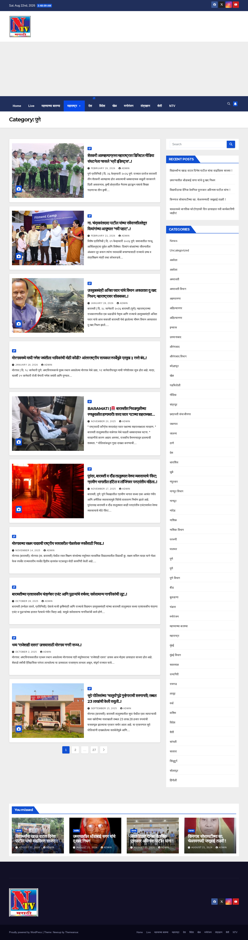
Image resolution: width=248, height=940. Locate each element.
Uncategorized (179, 250)
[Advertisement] (124, 68)
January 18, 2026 (27, 365)
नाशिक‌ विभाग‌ (177, 529)
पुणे (90, 148)
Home (17, 106)
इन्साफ (173, 327)
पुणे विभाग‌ (175, 578)
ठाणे (172, 443)
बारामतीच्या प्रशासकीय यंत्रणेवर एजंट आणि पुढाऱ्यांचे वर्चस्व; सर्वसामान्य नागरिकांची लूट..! (69, 594)
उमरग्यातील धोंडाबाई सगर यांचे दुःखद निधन (192, 180)
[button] (228, 103)
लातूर (173, 693)
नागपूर (173, 500)
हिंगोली (173, 780)
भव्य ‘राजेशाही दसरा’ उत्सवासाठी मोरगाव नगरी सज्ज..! (46, 644)
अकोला (174, 260)
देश (90, 106)
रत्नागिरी (174, 674)
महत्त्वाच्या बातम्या (51, 106)
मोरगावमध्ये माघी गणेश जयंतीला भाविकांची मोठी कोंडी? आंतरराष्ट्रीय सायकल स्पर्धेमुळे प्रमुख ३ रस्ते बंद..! (79, 357)
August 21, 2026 (30, 847)
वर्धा (172, 703)
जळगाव (174, 423)
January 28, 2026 (102, 303)
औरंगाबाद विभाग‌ (178, 356)
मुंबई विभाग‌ (175, 655)
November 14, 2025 (28, 550)
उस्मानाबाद (175, 337)
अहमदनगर (175, 298)
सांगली (173, 741)
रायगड (173, 684)
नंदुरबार (174, 481)
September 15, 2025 (104, 708)
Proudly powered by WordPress (26, 932)
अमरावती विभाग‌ (178, 288)
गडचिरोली (175, 385)
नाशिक (173, 520)
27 (94, 750)
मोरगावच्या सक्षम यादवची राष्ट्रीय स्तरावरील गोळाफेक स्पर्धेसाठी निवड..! (57, 543)
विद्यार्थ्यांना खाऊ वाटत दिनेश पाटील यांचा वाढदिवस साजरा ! (201, 170)
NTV (172, 106)
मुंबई (172, 645)
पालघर (173, 549)
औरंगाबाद (175, 346)
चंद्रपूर (173, 404)
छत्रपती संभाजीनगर (180, 414)
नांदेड (173, 510)
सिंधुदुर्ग (173, 761)
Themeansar (71, 932)
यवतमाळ (174, 664)
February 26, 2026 (103, 168)
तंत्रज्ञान (145, 106)
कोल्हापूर (174, 366)
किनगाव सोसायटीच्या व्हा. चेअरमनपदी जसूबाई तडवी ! (198, 199)
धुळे (171, 472)
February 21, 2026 (103, 236)
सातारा (173, 751)
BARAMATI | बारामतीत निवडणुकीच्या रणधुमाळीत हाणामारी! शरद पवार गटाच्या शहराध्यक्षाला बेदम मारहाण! (121, 414)
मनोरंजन (128, 106)
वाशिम (173, 712)
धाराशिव (174, 462)
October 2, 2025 (26, 652)
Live (31, 106)
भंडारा (173, 606)
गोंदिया (173, 394)
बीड (172, 587)
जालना (173, 433)
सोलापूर (174, 770)
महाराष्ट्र (72, 106)
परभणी (173, 539)
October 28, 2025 (27, 601)
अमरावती (174, 279)
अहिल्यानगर (176, 308)
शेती (159, 106)
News (173, 240)
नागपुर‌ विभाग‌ (176, 491)
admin (126, 168)
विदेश (102, 106)
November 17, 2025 (104, 489)
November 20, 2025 (104, 421)
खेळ (114, 106)
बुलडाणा (174, 597)
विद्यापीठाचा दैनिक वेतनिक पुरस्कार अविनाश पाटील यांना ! (200, 189)
